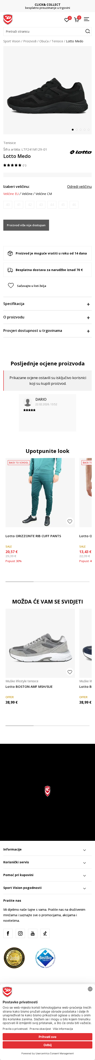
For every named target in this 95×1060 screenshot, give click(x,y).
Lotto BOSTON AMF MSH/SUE (29, 686)
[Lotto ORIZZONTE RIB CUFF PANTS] (40, 492)
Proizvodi (29, 41)
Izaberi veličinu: (16, 187)
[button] (47, 31)
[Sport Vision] (7, 19)
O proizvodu (13, 317)
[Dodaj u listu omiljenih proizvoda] (70, 521)
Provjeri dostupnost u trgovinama (32, 330)
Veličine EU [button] (11, 194)
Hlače (9, 531)
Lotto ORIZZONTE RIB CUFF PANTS (33, 536)
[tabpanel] (47, 90)
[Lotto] (81, 151)
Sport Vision (11, 41)
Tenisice (57, 41)
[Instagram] (20, 933)
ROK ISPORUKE (47, 4)
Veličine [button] (27, 194)
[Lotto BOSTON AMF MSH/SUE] (40, 643)
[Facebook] (8, 933)
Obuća (44, 41)
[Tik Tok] (45, 933)
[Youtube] (32, 933)
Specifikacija (13, 303)
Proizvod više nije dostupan (26, 225)
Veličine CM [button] (44, 194)
